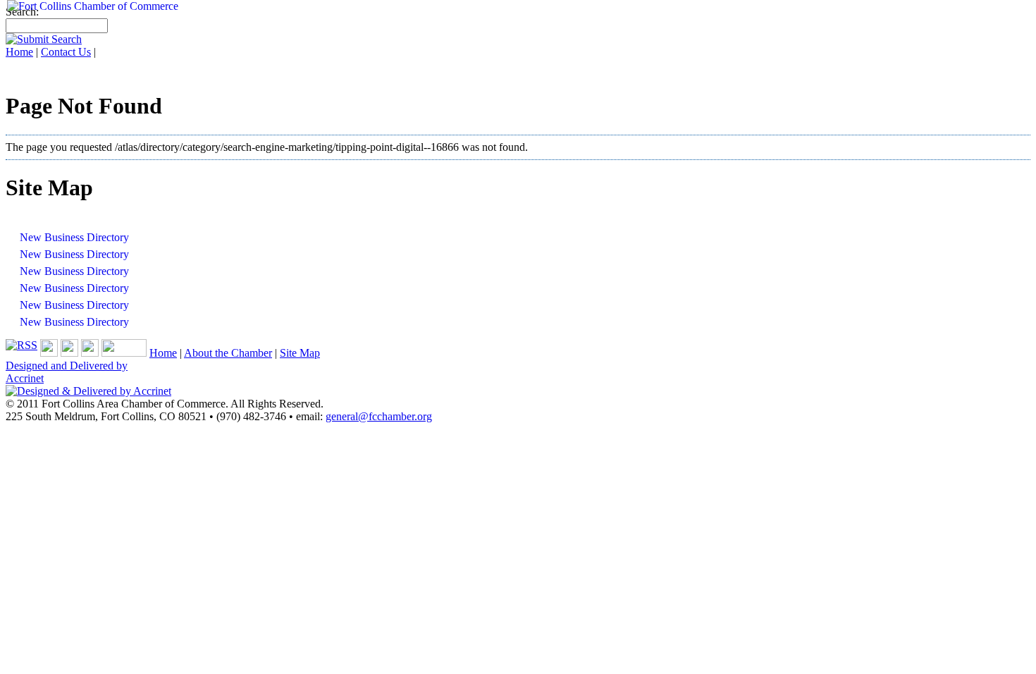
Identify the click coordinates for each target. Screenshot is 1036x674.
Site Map (300, 353)
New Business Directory (74, 237)
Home (163, 353)
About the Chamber (228, 353)
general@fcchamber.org (379, 416)
